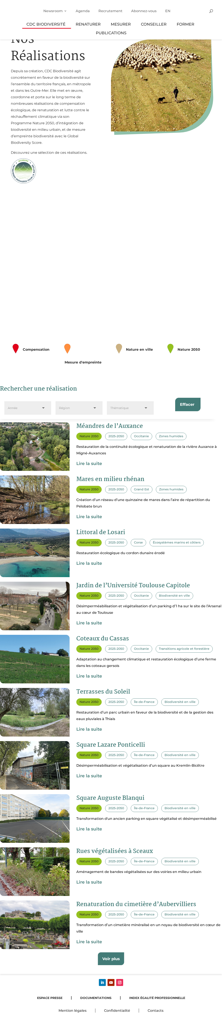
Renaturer (88, 24)
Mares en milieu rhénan (110, 479)
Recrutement (110, 11)
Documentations (95, 998)
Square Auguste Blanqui (110, 798)
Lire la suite (89, 463)
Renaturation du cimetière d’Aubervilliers (136, 904)
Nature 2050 (89, 436)
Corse (138, 542)
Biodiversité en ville (174, 596)
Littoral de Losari (100, 532)
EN (167, 11)
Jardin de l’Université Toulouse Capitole (133, 586)
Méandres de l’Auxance (109, 426)
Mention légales (73, 1011)
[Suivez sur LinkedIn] (102, 982)
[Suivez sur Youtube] (111, 982)
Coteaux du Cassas (102, 639)
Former (185, 24)
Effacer (187, 404)
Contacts (155, 1011)
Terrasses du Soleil (103, 692)
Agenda (83, 11)
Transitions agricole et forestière (184, 649)
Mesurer (121, 24)
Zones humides (171, 436)
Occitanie (141, 436)
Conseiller (153, 24)
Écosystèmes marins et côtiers (177, 542)
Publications (111, 33)
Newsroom (53, 11)
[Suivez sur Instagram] (119, 982)
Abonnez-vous (144, 11)
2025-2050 (116, 436)
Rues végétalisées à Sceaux (114, 851)
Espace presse (49, 998)
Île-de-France (144, 702)
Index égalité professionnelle (157, 998)
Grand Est (141, 489)
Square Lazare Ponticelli (110, 745)
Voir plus (111, 958)
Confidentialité (117, 1011)
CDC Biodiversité (45, 24)
